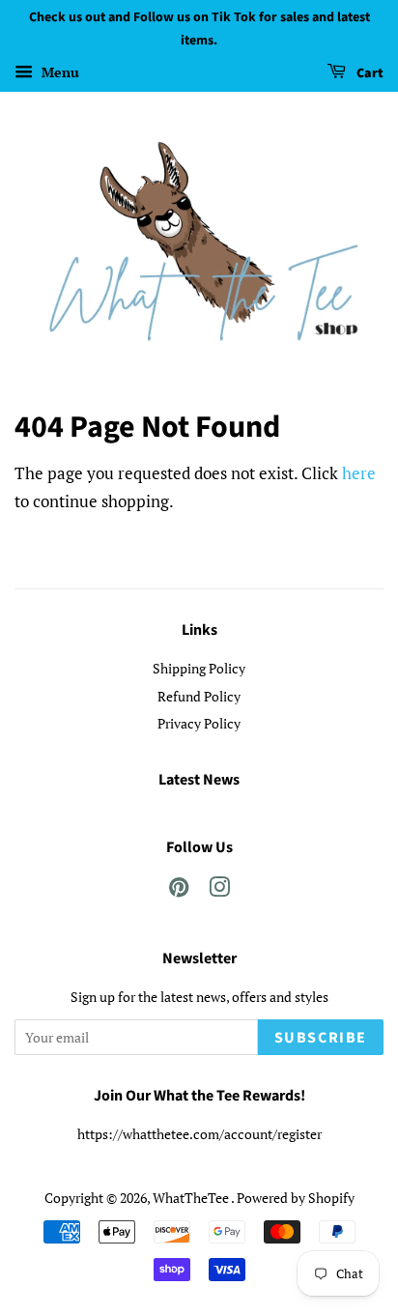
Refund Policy (199, 696)
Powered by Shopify (296, 1197)
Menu (58, 72)
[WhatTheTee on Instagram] (219, 890)
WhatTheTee (192, 1197)
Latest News (199, 779)
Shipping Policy (199, 668)
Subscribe (320, 1037)
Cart (369, 73)
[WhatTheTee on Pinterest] (178, 890)
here (359, 473)
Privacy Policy (199, 723)
